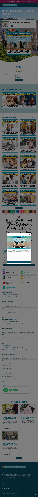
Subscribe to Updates (19, 261)
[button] (29, 234)
